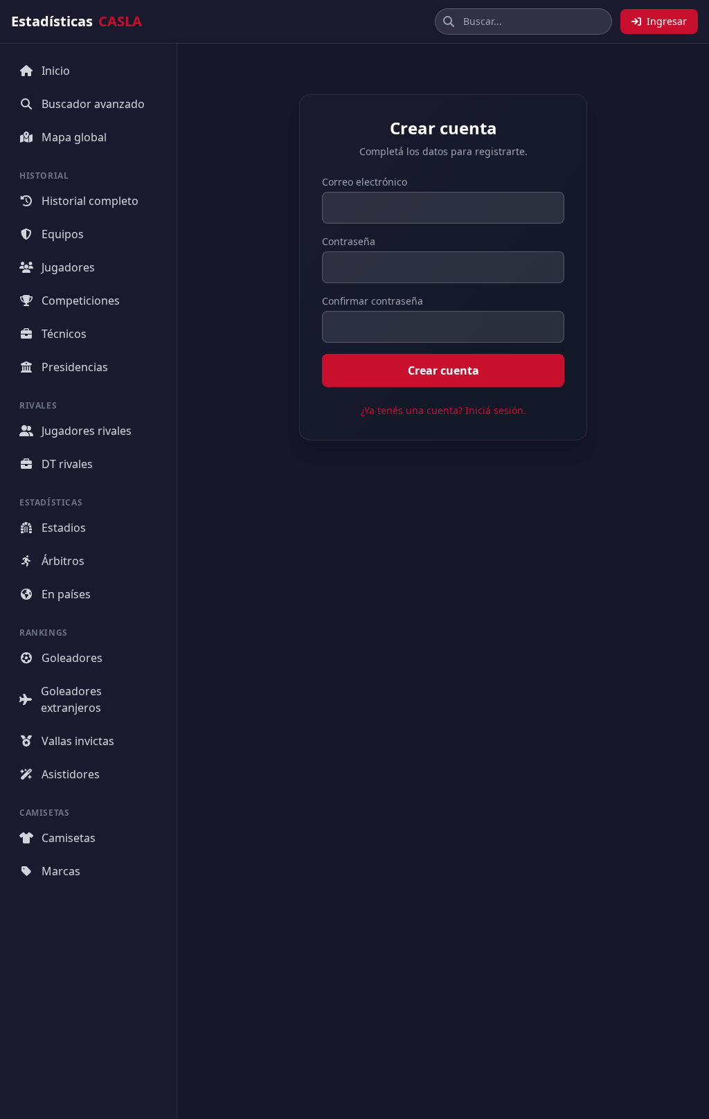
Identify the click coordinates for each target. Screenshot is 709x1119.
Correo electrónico (364, 181)
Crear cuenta (443, 370)
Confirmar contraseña (372, 300)
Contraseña (348, 241)
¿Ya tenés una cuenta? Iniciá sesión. (443, 410)
